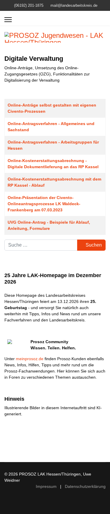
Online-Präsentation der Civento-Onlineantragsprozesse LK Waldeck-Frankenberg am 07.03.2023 (44, 203)
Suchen (93, 244)
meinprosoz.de (29, 358)
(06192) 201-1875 (28, 6)
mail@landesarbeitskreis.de (73, 6)
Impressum (46, 486)
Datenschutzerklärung (85, 486)
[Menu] (8, 19)
